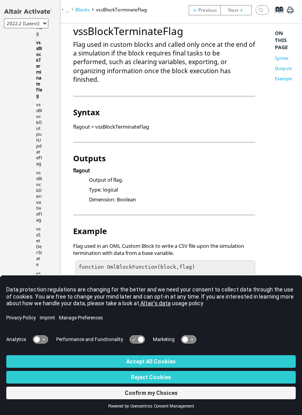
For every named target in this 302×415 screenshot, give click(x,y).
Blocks (83, 9)
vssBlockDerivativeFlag (39, 196)
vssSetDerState (39, 246)
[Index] (276, 15)
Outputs (283, 68)
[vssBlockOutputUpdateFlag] (238, 10)
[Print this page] (290, 13)
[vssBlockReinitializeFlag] (204, 10)
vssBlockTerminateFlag (39, 68)
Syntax (282, 58)
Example (283, 78)
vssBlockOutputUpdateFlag (39, 133)
